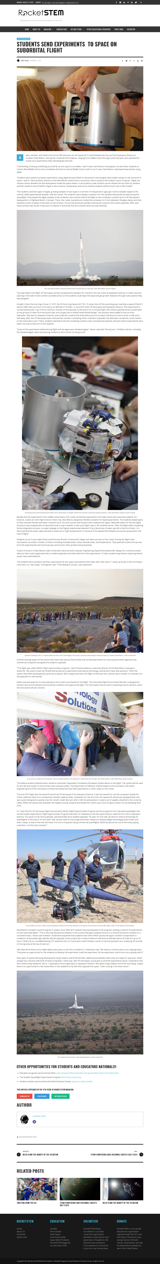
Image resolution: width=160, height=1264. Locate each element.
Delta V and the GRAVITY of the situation (120, 1202)
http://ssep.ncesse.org (71, 1077)
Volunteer (21, 1234)
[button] (80, 108)
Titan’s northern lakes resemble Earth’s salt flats (78, 1204)
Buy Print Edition (60, 1096)
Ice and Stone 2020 (58, 1245)
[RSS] (132, 2)
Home (19, 1228)
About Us (21, 1231)
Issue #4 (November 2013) (28, 1137)
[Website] (34, 1122)
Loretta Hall (25, 60)
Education (26, 39)
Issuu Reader (42, 1096)
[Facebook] (116, 2)
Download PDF (24, 1096)
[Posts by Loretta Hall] (18, 60)
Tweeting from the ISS (26, 1202)
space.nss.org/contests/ (82, 1081)
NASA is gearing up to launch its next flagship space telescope (60, 2)
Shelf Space (55, 1234)
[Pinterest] (128, 2)
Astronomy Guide (57, 1237)
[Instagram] (120, 2)
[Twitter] (136, 2)
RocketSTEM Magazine (60, 1242)
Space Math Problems (59, 1240)
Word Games (55, 1231)
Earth (19, 39)
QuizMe (53, 1228)
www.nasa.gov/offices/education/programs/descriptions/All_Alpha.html (87, 1073)
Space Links (22, 1237)
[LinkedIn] (124, 2)
